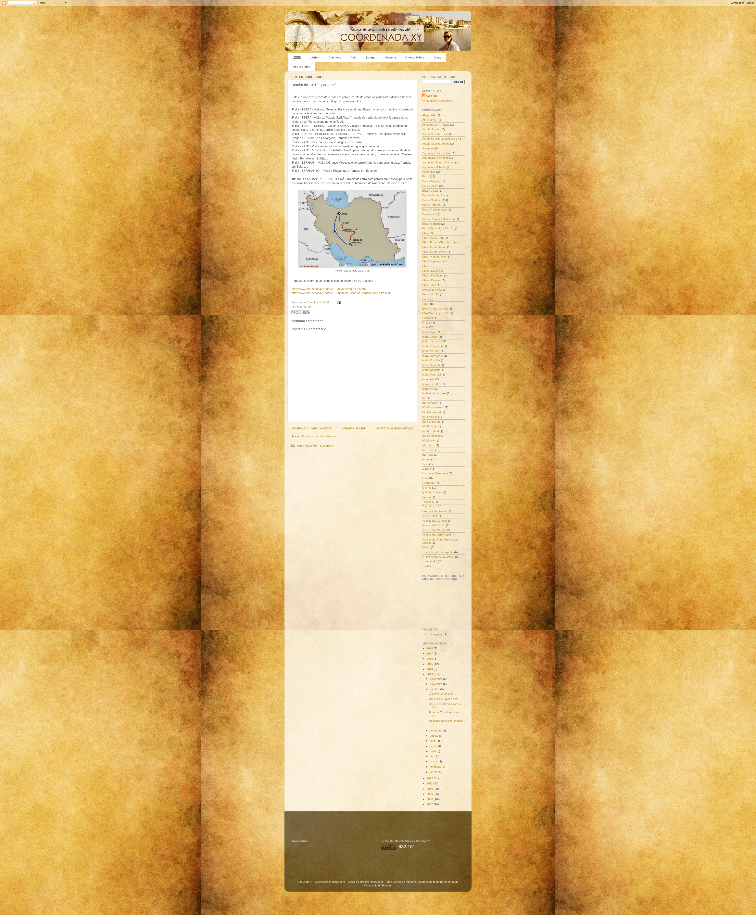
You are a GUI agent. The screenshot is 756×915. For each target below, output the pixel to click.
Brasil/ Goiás (430, 190)
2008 (430, 799)
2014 (430, 669)
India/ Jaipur (430, 336)
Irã (309, 306)
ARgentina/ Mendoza (435, 157)
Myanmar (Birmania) (435, 473)
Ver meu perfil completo (437, 100)
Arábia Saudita (431, 129)
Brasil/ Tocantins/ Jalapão (438, 228)
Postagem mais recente (311, 428)
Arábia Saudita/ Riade (435, 143)
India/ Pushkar (431, 360)
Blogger (387, 885)
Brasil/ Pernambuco (434, 209)
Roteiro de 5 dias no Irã (443, 698)
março (434, 761)
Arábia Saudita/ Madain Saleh (440, 138)
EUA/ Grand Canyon (435, 308)
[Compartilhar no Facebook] (305, 312)
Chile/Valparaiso (432, 261)
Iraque (426, 459)
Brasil (425, 176)
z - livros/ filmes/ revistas (437, 556)
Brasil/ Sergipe (431, 223)
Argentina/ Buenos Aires (437, 153)
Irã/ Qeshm (429, 440)
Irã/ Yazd (427, 454)
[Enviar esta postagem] (338, 302)
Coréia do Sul (430, 294)
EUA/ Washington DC (435, 313)
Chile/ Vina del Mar (434, 256)
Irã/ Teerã (428, 450)
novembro (436, 683)
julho (433, 740)
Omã (425, 478)
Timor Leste (429, 506)
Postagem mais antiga (394, 428)
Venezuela (428, 516)
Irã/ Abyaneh (430, 402)
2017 (430, 653)
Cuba (425, 299)
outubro (435, 689)
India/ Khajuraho (432, 346)
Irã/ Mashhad (430, 431)
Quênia (426, 487)
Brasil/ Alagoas (431, 181)
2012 (430, 778)
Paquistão (428, 482)
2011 (430, 783)
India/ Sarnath (431, 365)
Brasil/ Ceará (430, 185)
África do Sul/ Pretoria (435, 124)
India (425, 327)
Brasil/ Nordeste (432, 200)
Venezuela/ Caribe (433, 525)
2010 (430, 788)
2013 (430, 674)
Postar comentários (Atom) (319, 436)
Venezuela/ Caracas (434, 520)
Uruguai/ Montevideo (435, 511)
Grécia (426, 322)
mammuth (451, 881)
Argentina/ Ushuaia (434, 167)
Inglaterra (428, 388)
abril (433, 756)
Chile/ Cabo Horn (433, 237)
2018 (430, 648)
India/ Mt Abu (430, 350)
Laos (425, 464)
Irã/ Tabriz (428, 445)
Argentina (428, 148)
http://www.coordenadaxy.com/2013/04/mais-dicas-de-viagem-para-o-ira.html (341, 293)
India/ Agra (429, 332)
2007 (430, 804)
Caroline (313, 302)
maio (433, 751)
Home (297, 57)
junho (433, 746)
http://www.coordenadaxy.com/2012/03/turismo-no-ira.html (329, 288)
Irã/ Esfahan (429, 416)
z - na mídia (429, 561)
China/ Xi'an (429, 285)
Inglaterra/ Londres (434, 393)
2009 (430, 794)
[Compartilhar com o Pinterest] (308, 312)
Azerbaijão (428, 171)
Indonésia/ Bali (431, 384)
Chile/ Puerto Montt (434, 247)
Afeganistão (429, 115)
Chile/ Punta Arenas (434, 251)
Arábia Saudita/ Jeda (435, 134)
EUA (425, 303)
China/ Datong (431, 270)
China (426, 266)
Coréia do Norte (432, 289)
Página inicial (353, 428)
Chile (425, 233)
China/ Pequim (431, 280)
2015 (430, 664)
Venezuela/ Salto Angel (436, 534)
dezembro (436, 678)
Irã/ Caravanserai (433, 407)
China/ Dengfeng (432, 275)
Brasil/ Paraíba (431, 204)
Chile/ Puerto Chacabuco (437, 242)
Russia (426, 497)
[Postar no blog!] (297, 312)
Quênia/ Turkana (432, 492)
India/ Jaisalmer (432, 341)
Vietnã (426, 547)
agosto (434, 735)
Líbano (426, 468)
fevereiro (436, 766)
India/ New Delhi (432, 355)
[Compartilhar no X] (301, 312)
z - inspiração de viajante (437, 552)
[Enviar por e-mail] (293, 312)
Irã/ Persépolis (431, 435)
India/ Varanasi (431, 374)
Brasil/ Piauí (429, 214)
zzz (424, 566)
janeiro (434, 771)
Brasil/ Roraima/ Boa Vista (438, 219)
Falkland (427, 317)
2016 (430, 658)
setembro (436, 730)
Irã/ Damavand (431, 412)
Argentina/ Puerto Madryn (438, 162)
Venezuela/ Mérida (434, 530)
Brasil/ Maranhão (433, 195)
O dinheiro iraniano (441, 693)
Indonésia (428, 379)
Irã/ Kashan (429, 426)
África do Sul (430, 120)
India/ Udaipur (431, 369)
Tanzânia (428, 501)
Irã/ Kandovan (431, 421)
